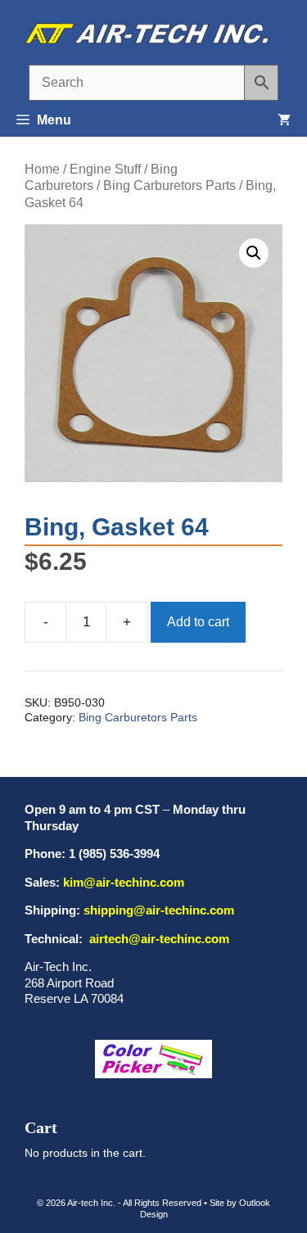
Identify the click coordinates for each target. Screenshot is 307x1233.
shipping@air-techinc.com (159, 910)
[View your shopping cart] (284, 120)
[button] (254, 253)
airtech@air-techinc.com (157, 939)
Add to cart (198, 622)
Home (42, 169)
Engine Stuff (105, 169)
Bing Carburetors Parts (169, 185)
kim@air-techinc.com (123, 882)
